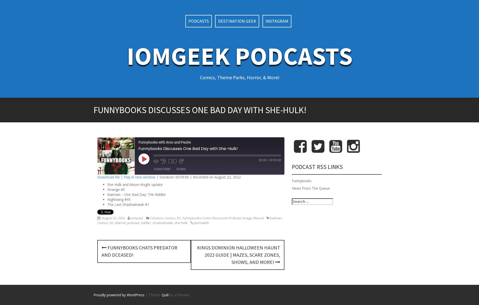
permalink (201, 223)
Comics (170, 218)
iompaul (137, 218)
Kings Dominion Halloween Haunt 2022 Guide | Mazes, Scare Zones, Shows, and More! (238, 254)
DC (179, 218)
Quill (165, 295)
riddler (146, 223)
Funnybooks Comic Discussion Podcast (212, 218)
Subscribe (162, 169)
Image (247, 218)
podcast (133, 223)
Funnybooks (302, 180)
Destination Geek (237, 21)
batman (276, 218)
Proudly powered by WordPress (119, 295)
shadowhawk (162, 223)
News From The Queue (311, 188)
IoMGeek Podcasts (240, 56)
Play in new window (139, 177)
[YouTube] (335, 150)
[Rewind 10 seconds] (163, 161)
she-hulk (181, 223)
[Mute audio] (155, 161)
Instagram (276, 21)
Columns (156, 218)
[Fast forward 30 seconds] (181, 161)
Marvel (258, 218)
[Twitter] (318, 150)
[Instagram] (353, 150)
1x (172, 161)
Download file (108, 177)
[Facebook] (300, 150)
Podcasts (198, 21)
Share (181, 169)
